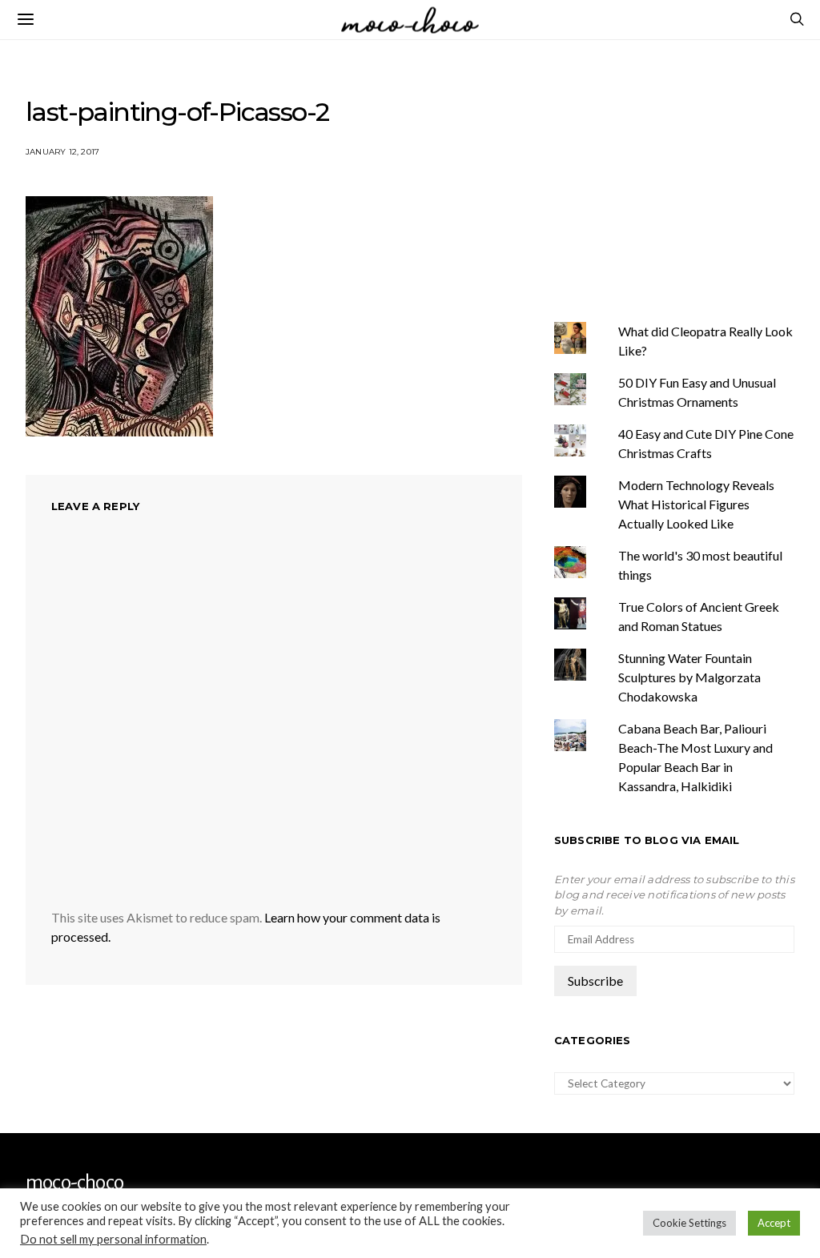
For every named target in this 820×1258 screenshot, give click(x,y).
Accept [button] (774, 1222)
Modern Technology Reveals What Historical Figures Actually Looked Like (696, 504)
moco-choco (74, 1183)
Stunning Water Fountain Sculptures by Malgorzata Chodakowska (689, 677)
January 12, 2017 (62, 152)
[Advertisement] (687, 178)
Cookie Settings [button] (689, 1222)
